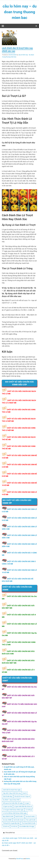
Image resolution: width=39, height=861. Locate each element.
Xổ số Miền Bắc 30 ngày (26, 826)
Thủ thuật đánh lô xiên (29, 823)
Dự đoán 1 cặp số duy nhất (11, 800)
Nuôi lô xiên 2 (19, 816)
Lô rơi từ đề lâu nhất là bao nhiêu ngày (15, 813)
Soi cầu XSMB (7, 820)
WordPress (19, 858)
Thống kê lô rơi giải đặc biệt (11, 823)
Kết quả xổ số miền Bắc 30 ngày (13, 803)
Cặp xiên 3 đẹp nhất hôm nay (12, 793)
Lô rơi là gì (29, 810)
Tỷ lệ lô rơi (6, 826)
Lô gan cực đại (7, 806)
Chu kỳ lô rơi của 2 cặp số (22, 796)
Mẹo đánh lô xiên (8, 816)
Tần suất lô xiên (31, 820)
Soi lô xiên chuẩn (19, 820)
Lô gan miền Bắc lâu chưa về (23, 806)
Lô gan (27, 803)
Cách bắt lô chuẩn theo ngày (12, 790)
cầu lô (25, 793)
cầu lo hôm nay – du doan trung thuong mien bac (19, 12)
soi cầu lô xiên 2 (30, 816)
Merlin (28, 858)
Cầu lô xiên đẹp (7, 796)
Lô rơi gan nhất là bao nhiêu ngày (13, 810)
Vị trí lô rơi (14, 826)
